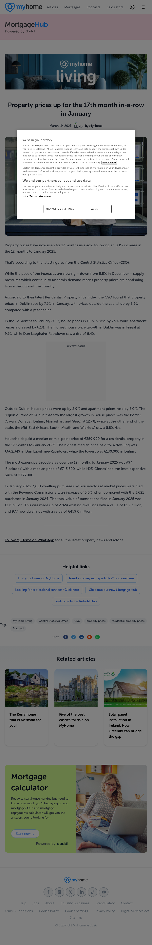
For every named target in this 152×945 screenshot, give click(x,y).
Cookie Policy (109, 162)
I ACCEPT (95, 209)
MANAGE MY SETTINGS (60, 209)
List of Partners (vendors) (37, 196)
